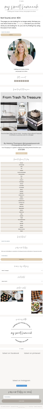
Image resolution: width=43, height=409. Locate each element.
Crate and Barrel (21, 174)
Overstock (21, 204)
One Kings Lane (21, 202)
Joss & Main (21, 185)
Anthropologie (21, 164)
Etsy (21, 178)
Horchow (21, 183)
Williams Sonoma (21, 229)
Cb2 (21, 168)
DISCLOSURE (21, 406)
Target (21, 217)
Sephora (21, 210)
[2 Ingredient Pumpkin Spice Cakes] (36, 296)
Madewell (21, 191)
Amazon (21, 162)
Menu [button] (22, 1)
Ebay (21, 176)
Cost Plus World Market (21, 172)
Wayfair (21, 225)
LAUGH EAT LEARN (21, 407)
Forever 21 (21, 179)
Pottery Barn (21, 206)
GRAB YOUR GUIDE (21, 153)
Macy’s (21, 189)
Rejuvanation (21, 208)
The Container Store (21, 219)
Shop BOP (21, 215)
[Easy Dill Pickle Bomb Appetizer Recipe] (6, 296)
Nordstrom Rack (21, 200)
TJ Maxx (21, 221)
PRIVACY (26, 406)
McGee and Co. (21, 195)
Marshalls (21, 193)
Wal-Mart (21, 223)
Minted (21, 196)
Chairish (21, 170)
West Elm (21, 227)
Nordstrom (21, 198)
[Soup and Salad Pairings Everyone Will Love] (36, 308)
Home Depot (21, 181)
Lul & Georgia (21, 187)
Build (21, 166)
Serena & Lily (21, 212)
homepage (20, 23)
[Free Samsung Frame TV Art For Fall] (17, 296)
